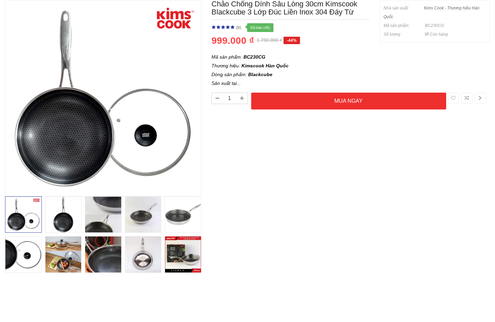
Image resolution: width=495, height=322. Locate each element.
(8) (238, 27)
